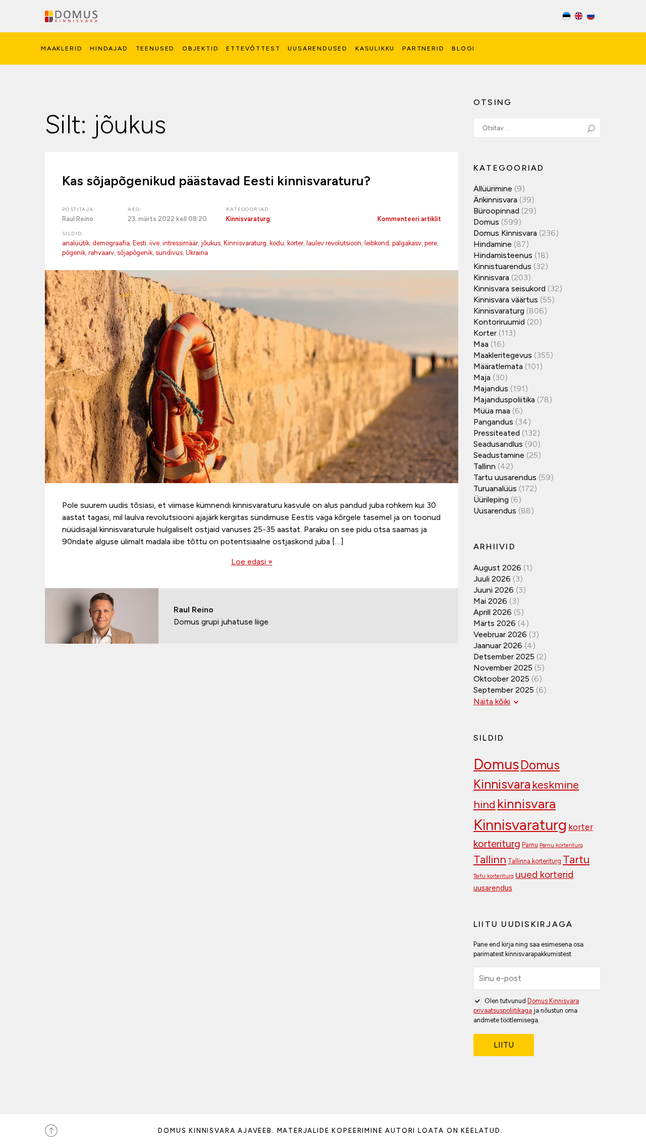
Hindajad (109, 48)
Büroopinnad (496, 211)
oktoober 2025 (501, 679)
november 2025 (502, 667)
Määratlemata (498, 366)
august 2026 (497, 567)
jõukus (211, 243)
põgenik (73, 252)
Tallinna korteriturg (534, 861)
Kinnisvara (491, 277)
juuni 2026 (493, 590)
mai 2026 (490, 601)
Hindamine (492, 244)
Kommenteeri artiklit (409, 219)
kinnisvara (526, 804)
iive (154, 243)
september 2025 (503, 690)
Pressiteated (496, 433)
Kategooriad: (248, 209)
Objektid (200, 48)
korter (295, 243)
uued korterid (544, 874)
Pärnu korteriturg (561, 845)
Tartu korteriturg (493, 876)
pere (430, 243)
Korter (485, 333)
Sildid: (73, 233)
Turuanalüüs (495, 488)
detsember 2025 (503, 656)
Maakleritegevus (502, 355)
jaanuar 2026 (497, 645)
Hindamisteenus (502, 255)
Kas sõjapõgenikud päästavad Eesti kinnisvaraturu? (216, 181)
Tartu (576, 859)
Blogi (463, 48)
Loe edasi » (252, 561)
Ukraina (197, 252)
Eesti (139, 243)
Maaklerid (61, 48)
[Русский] (591, 17)
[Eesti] (567, 17)
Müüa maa (491, 410)
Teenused (155, 48)
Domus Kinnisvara (505, 233)
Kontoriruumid (499, 322)
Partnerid (423, 48)
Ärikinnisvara (495, 199)
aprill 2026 (492, 612)
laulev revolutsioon (333, 243)
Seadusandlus (498, 444)
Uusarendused (318, 48)
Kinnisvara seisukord (509, 288)
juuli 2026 (492, 579)
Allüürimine (492, 188)
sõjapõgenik (134, 252)
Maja (482, 377)
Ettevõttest (253, 48)
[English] (579, 17)
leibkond (376, 243)
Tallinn (484, 466)
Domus (486, 222)
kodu (277, 243)
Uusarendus (494, 510)
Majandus (490, 388)
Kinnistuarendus (502, 266)
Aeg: (135, 209)
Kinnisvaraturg (248, 219)
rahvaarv (101, 252)
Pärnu (530, 845)
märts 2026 (494, 623)
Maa (481, 344)
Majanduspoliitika (504, 399)
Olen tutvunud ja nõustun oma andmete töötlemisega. (526, 1010)
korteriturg (496, 844)
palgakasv (406, 243)
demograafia (111, 243)
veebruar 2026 (500, 634)
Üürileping (491, 499)
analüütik (75, 243)
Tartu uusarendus (504, 477)
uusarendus (492, 888)
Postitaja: (79, 209)
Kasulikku (375, 48)
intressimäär (180, 243)
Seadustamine (498, 455)
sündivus (169, 252)
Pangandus (493, 422)
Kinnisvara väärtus (505, 299)
